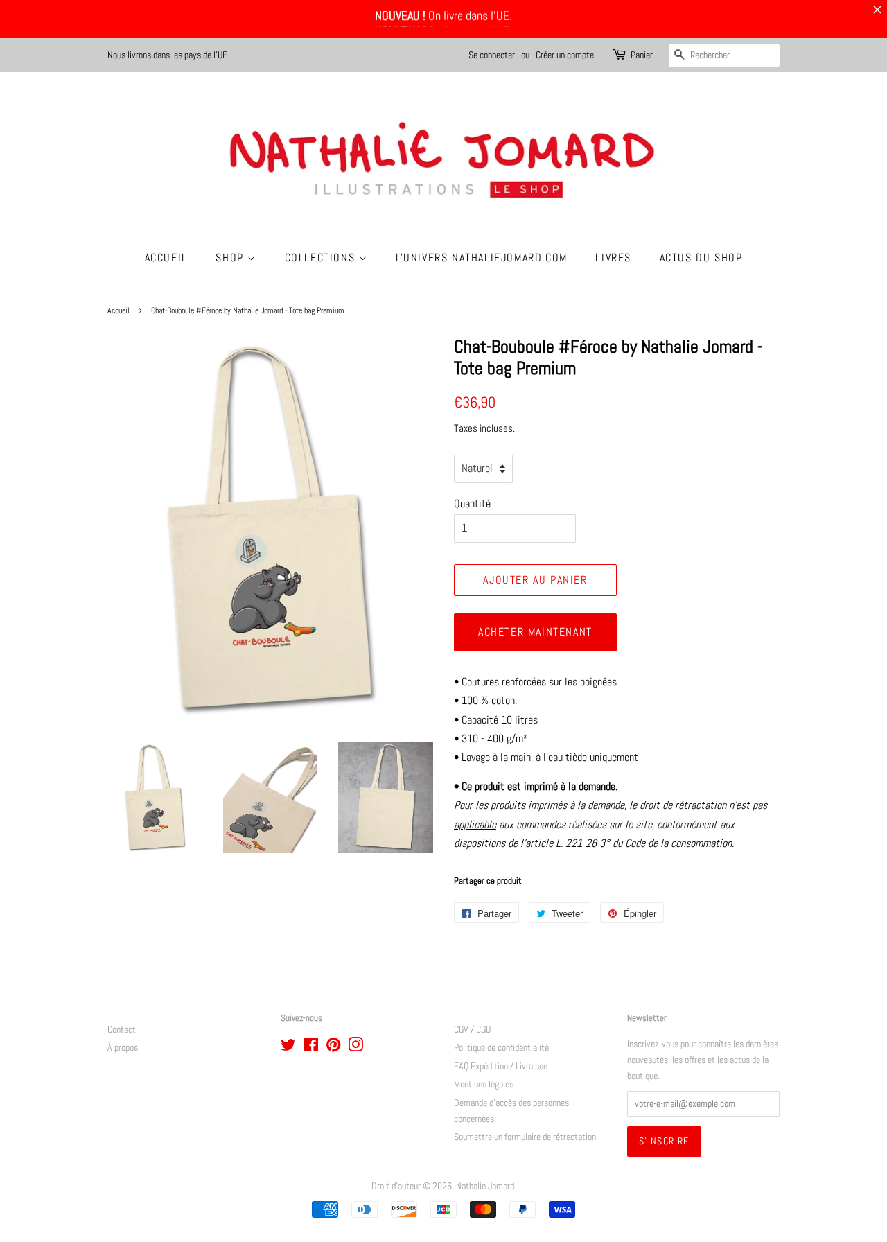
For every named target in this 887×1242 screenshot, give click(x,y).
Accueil (166, 257)
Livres (613, 257)
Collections (322, 257)
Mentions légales (483, 1084)
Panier (642, 55)
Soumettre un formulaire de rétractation (525, 1137)
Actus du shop (701, 257)
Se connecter (491, 55)
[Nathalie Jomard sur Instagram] (355, 1047)
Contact (121, 1029)
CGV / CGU (472, 1029)
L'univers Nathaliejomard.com (482, 257)
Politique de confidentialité (501, 1047)
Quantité (472, 503)
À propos (122, 1047)
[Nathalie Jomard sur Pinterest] (333, 1047)
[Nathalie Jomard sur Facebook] (311, 1047)
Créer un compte (565, 55)
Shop (231, 257)
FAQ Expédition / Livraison (500, 1066)
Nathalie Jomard (485, 1186)
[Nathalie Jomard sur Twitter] (288, 1047)
